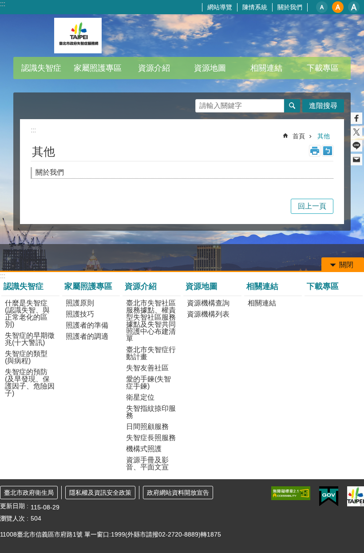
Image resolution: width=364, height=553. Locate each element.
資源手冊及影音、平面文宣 (147, 463)
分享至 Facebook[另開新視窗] (356, 118)
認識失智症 (24, 286)
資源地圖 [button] (210, 68)
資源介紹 (141, 286)
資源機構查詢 (208, 303)
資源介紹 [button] (154, 68)
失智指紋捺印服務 (151, 412)
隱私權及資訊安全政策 (100, 492)
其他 (323, 136)
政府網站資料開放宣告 (178, 492)
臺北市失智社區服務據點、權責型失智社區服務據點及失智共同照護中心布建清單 (151, 320)
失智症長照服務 (151, 437)
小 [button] (322, 7)
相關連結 (262, 286)
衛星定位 (140, 397)
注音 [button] (327, 150)
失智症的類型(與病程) (26, 357)
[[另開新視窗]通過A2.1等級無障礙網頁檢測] (290, 493)
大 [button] (354, 7)
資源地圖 (202, 286)
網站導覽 (219, 7)
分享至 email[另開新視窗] (356, 159)
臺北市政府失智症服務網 (77, 35)
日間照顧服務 (147, 426)
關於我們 (289, 7)
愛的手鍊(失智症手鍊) (148, 382)
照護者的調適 (87, 336)
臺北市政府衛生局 (29, 492)
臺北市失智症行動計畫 (151, 353)
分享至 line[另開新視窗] (356, 146)
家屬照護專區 (88, 286)
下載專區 (323, 68)
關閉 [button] (346, 264)
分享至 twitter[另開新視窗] (356, 132)
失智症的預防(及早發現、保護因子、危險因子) (30, 382)
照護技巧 (80, 314)
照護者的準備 (87, 325)
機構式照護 (144, 449)
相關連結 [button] (266, 68)
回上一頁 (312, 206)
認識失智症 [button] (41, 68)
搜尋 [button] (292, 105)
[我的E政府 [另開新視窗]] (328, 496)
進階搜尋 (323, 105)
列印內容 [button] (314, 150)
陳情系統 (254, 7)
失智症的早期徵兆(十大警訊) (30, 339)
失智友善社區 (147, 368)
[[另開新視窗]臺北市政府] (355, 496)
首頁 (299, 136)
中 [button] (338, 7)
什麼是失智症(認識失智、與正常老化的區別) (27, 313)
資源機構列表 (208, 314)
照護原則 (80, 303)
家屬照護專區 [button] (98, 68)
